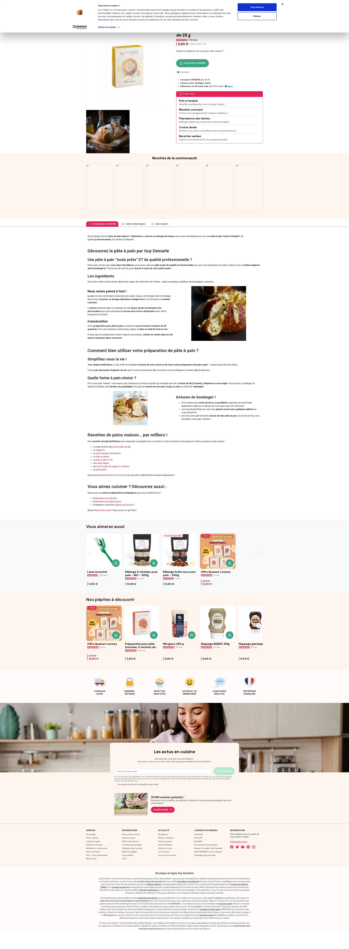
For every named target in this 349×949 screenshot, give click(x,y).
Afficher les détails (107, 27)
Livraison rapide (93, 841)
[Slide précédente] (90, 553)
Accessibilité (127, 855)
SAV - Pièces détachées (97, 855)
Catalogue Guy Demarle (205, 855)
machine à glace (207, 915)
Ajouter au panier (194, 63)
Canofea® (198, 834)
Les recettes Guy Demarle (206, 845)
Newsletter (163, 834)
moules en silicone (120, 887)
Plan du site (91, 858)
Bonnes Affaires (165, 845)
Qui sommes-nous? (131, 834)
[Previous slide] (90, 625)
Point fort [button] (189, 94)
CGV (124, 858)
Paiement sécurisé (94, 845)
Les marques (164, 851)
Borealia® (198, 841)
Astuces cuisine (165, 841)
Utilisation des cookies (132, 848)
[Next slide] (258, 625)
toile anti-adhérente (148, 890)
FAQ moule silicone (130, 841)
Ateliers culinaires (166, 838)
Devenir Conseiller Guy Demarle (208, 848)
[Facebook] (231, 847)
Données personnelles (132, 845)
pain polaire (101, 469)
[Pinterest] (248, 847)
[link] (99, 685)
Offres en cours (165, 848)
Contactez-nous (238, 841)
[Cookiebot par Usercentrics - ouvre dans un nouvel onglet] (80, 27)
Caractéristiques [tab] (135, 224)
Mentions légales (129, 851)
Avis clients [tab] (161, 224)
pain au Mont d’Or (104, 460)
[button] (116, 563)
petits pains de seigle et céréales (113, 466)
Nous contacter (93, 851)
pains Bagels (103, 463)
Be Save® (198, 838)
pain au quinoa (102, 456)
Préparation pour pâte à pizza (107, 501)
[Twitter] (237, 847)
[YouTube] (242, 847)
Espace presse (128, 838)
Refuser (257, 16)
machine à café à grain (210, 909)
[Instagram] (253, 847)
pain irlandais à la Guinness (108, 453)
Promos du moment (167, 855)
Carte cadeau (92, 838)
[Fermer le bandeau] (283, 4)
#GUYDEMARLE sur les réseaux (208, 851)
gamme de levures (124, 504)
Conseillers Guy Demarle (188, 881)
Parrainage (91, 834)
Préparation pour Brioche (105, 498)
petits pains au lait (122, 447)
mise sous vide (225, 904)
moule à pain (105, 510)
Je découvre (160, 809)
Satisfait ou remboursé (96, 848)
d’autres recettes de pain (118, 475)
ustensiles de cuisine (147, 898)
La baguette (99, 450)
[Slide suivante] (258, 553)
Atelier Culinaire (154, 884)
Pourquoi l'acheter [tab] (104, 224)
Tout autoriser (257, 7)
